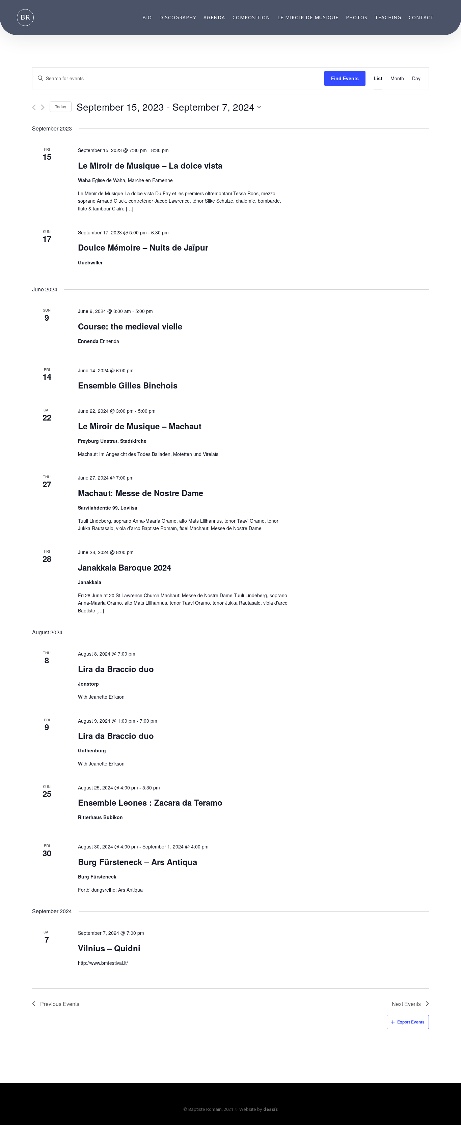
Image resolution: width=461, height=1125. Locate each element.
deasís (270, 1109)
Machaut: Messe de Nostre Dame (140, 492)
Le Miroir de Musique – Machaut (139, 426)
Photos (357, 18)
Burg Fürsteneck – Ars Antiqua (137, 861)
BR (25, 17)
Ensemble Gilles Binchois (128, 385)
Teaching (388, 18)
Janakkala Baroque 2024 (124, 567)
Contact (421, 18)
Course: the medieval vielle (130, 326)
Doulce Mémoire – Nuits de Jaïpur (143, 247)
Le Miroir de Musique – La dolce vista (150, 165)
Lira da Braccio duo (116, 668)
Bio (147, 18)
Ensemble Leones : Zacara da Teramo (150, 802)
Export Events (411, 1022)
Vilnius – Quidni (109, 948)
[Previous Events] (34, 107)
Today (60, 106)
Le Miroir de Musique (307, 18)
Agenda (214, 18)
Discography (177, 18)
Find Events (345, 78)
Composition (251, 18)
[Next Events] (43, 107)
